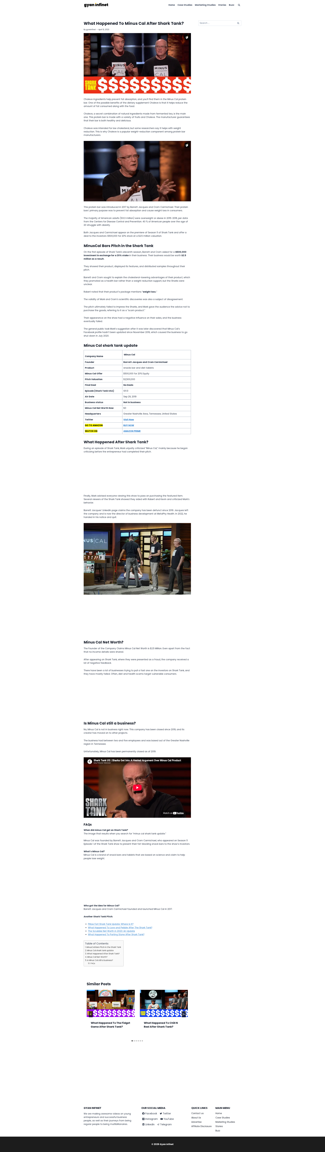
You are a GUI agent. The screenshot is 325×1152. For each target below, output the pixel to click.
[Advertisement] (137, 475)
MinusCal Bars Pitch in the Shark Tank (103, 947)
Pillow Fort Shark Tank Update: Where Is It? (110, 924)
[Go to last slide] (91, 1014)
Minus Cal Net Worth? (97, 957)
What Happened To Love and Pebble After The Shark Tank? (120, 927)
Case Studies (184, 4)
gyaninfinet (91, 29)
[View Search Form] (239, 5)
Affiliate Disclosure (201, 1126)
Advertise (196, 1122)
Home (171, 4)
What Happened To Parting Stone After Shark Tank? (116, 934)
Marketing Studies (205, 4)
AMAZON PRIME (132, 431)
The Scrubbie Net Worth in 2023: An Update (111, 931)
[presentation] (111, 1003)
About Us (196, 1117)
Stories (222, 4)
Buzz (231, 4)
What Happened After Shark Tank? (103, 953)
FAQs (93, 963)
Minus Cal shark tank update (100, 950)
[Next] (184, 1014)
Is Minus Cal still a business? (100, 960)
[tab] (132, 1040)
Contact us (197, 1113)
